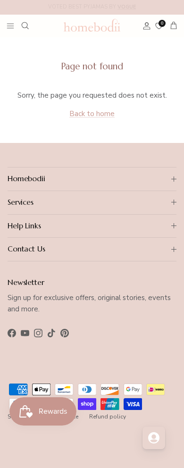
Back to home (92, 113)
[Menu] (10, 25)
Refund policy (107, 416)
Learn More (154, 10)
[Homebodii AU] (92, 25)
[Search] (31, 25)
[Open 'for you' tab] (153, 437)
